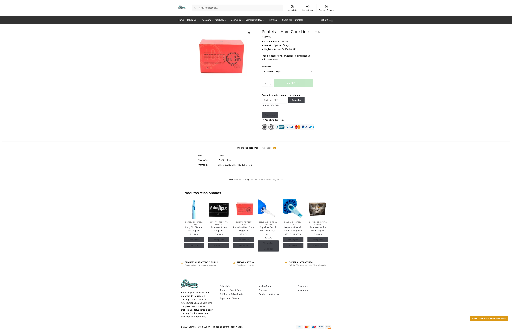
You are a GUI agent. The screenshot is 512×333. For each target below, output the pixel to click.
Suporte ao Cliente (229, 298)
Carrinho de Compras (269, 294)
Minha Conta (307, 10)
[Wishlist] (200, 203)
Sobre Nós (225, 286)
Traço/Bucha (277, 179)
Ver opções (194, 239)
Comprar (294, 82)
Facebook (303, 286)
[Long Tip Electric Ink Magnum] (194, 209)
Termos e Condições (230, 290)
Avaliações (267, 147)
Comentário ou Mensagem (234, 45)
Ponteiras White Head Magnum (318, 229)
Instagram (303, 290)
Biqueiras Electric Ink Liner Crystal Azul (268, 231)
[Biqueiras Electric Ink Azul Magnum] (293, 209)
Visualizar (194, 245)
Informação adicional (247, 147)
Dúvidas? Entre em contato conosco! (489, 318)
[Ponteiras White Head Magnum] (317, 209)
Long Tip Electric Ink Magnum (194, 229)
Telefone (224, 33)
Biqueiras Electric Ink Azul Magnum (293, 229)
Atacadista (292, 10)
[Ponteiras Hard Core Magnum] (243, 209)
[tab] (247, 145)
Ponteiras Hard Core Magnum (243, 229)
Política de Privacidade (231, 294)
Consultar (296, 100)
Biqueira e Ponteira (263, 179)
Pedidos (263, 290)
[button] (249, 33)
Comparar (270, 115)
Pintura (194, 224)
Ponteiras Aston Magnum (219, 229)
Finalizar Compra (326, 10)
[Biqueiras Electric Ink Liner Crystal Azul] (268, 209)
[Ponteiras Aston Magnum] (218, 209)
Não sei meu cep (270, 105)
